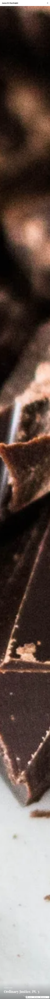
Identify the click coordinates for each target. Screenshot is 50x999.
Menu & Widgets (47, 4)
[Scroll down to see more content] (25, 996)
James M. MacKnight (10, 3)
